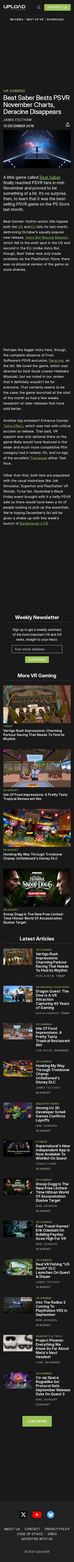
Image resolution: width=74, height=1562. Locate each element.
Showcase (55, 19)
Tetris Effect (13, 426)
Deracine (56, 360)
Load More (37, 1421)
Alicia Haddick (47, 1013)
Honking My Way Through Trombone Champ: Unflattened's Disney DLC (32, 856)
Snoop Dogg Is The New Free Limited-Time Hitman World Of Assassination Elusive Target (33, 918)
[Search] (39, 7)
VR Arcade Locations (52, 987)
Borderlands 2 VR (34, 523)
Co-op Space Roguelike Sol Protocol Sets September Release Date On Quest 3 (53, 1385)
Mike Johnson (46, 1125)
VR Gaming (14, 91)
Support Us (57, 7)
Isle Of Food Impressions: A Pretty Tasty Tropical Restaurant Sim (35, 797)
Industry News (47, 1103)
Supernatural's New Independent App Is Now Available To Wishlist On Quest (53, 1152)
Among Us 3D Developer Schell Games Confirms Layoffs (50, 1114)
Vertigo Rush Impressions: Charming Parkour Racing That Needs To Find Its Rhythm (34, 735)
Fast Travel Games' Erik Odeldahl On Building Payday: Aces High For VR (53, 1232)
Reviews (16, 19)
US (20, 227)
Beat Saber (50, 177)
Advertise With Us (37, 1539)
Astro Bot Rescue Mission (46, 237)
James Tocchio (48, 1087)
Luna (39, 1362)
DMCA (52, 1534)
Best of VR (35, 19)
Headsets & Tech (49, 1336)
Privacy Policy (57, 1529)
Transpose (38, 458)
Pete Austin (45, 975)
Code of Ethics (30, 1534)
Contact (32, 1529)
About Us (12, 1529)
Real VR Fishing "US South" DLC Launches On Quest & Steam (53, 1270)
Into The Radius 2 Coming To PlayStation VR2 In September (51, 1308)
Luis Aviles (44, 1050)
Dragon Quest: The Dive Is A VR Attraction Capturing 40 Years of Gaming (52, 999)
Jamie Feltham (17, 119)
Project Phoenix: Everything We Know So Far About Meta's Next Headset (52, 1348)
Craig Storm (46, 1163)
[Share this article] (68, 124)
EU (33, 227)
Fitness (41, 1141)
